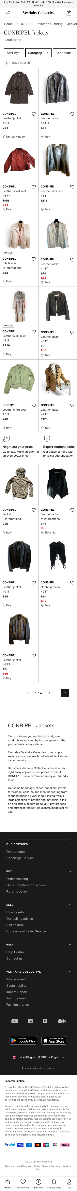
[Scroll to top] (65, 693)
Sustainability (16, 985)
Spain (66, 1166)
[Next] (49, 693)
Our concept (15, 851)
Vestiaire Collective (23, 972)
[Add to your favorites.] (33, 114)
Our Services (17, 844)
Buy (9, 871)
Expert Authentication (59, 446)
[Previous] (28, 693)
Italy (38, 1169)
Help (10, 944)
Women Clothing (50, 23)
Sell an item (15, 924)
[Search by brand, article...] (8, 12)
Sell (10, 905)
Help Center (15, 952)
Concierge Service (20, 857)
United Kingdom (23, 1166)
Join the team (16, 998)
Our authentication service (26, 885)
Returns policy (17, 891)
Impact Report (16, 991)
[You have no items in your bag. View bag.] (69, 12)
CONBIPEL (25, 23)
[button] (69, 12)
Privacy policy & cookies (37, 1068)
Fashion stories (17, 1004)
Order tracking (17, 878)
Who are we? (16, 979)
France (8, 1166)
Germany (55, 1166)
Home (8, 23)
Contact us (14, 958)
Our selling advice (19, 918)
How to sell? (15, 912)
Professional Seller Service (26, 931)
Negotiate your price (18, 446)
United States (41, 1166)
